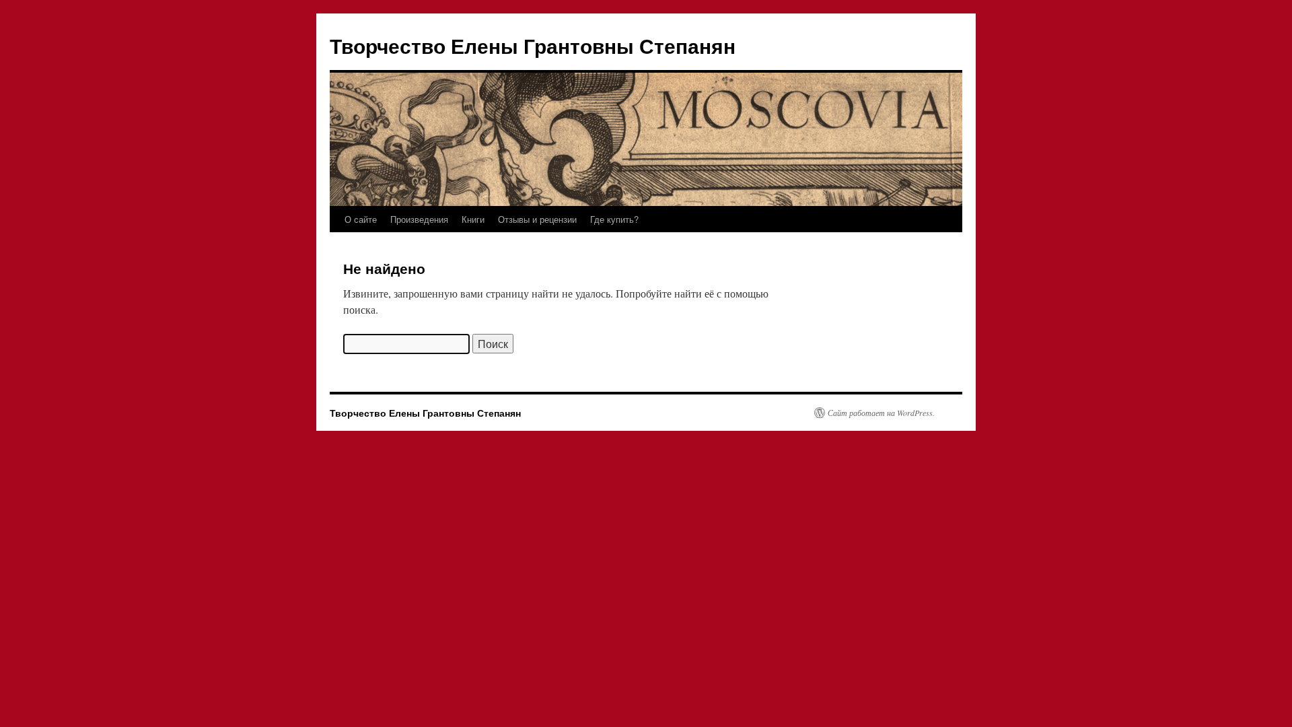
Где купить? (614, 219)
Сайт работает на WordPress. (881, 412)
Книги (473, 219)
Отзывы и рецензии (537, 219)
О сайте (361, 219)
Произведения (419, 219)
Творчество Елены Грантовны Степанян (532, 45)
